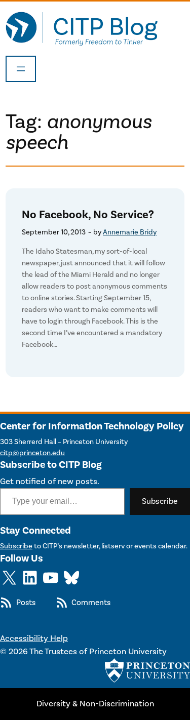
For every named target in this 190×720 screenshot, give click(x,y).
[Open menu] (21, 69)
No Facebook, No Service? (88, 215)
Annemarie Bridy (130, 232)
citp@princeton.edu (32, 453)
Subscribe (160, 501)
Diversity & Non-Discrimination (95, 703)
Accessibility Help (34, 638)
